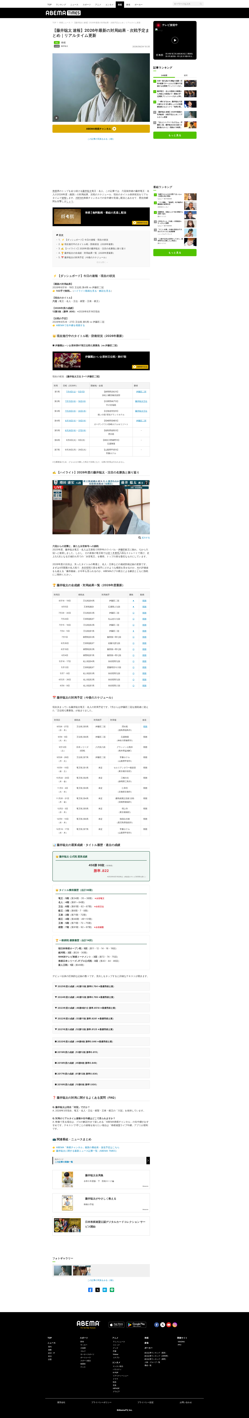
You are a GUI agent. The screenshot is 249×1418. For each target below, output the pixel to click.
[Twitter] (96, 1290)
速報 (64, 197)
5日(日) (81, 391)
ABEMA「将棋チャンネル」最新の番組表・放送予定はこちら (87, 1147)
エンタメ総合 (118, 1366)
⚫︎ (133, 600)
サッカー (83, 1345)
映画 (114, 1382)
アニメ (98, 4)
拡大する (146, 537)
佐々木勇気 (113, 553)
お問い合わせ (186, 1402)
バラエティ (117, 1369)
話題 (50, 1359)
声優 (114, 1351)
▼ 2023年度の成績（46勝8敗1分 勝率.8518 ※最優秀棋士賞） (86, 1008)
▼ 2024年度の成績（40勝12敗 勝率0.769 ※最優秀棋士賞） (85, 997)
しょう (69, 201)
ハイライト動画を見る (85, 290)
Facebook (156, 1324)
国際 (50, 1350)
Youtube (168, 1324)
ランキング (61, 4)
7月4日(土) (71, 391)
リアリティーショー (120, 1376)
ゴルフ (83, 1351)
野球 (82, 1342)
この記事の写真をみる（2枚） (101, 139)
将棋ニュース (64, 22)
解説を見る (105, 290)
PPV (179, 1345)
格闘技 (83, 1364)
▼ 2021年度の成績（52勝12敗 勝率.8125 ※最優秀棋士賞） (85, 1029)
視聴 (144, 600)
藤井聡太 (64, 46)
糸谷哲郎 (86, 567)
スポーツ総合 (85, 1361)
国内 (50, 1347)
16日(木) (82, 401)
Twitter (162, 1324)
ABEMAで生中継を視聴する (70, 325)
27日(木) (82, 430)
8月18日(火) (70, 420)
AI (138, 567)
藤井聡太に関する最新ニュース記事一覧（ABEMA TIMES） (87, 1150)
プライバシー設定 (145, 1402)
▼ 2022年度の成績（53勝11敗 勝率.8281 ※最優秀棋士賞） (85, 1018)
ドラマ (115, 1379)
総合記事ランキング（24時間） (157, 1356)
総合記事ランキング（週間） (156, 1359)
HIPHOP (116, 1388)
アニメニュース (119, 1342)
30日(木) (82, 411)
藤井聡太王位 (141, 401)
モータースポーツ (87, 1354)
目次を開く (101, 262)
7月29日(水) (70, 411)
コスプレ (116, 1357)
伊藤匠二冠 (141, 391)
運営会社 (61, 1402)
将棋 (120, 4)
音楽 (114, 1385)
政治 (50, 1356)
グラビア (116, 1391)
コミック (116, 1345)
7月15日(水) (70, 401)
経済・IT (51, 1353)
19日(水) (82, 420)
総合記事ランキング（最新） (156, 1353)
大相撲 (83, 1348)
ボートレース (85, 1357)
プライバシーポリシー (101, 1402)
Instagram (174, 1324)
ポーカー (139, 4)
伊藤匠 (121, 549)
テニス (83, 1367)
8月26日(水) (70, 430)
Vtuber (115, 1354)
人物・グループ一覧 (152, 1362)
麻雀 (128, 4)
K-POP (115, 1372)
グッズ (115, 1348)
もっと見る (174, 135)
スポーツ (87, 4)
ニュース (74, 4)
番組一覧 (148, 1365)
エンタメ (109, 4)
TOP (49, 4)
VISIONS (181, 1342)
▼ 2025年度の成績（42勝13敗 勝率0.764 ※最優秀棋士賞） (85, 986)
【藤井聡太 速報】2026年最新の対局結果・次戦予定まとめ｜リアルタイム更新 (106, 22)
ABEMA (80, 197)
